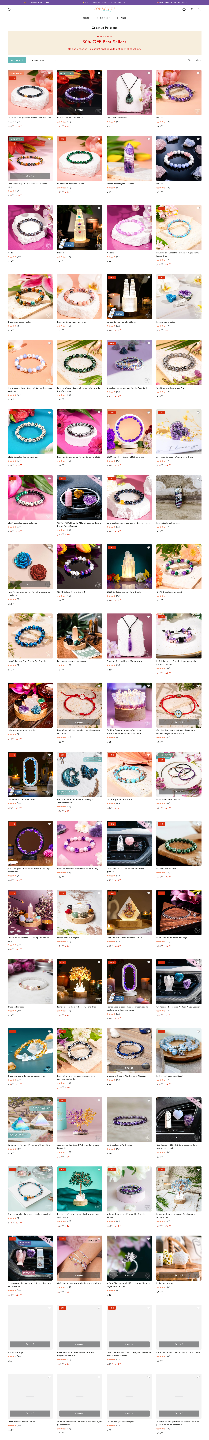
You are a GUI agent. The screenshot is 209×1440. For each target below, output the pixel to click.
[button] (9, 9)
